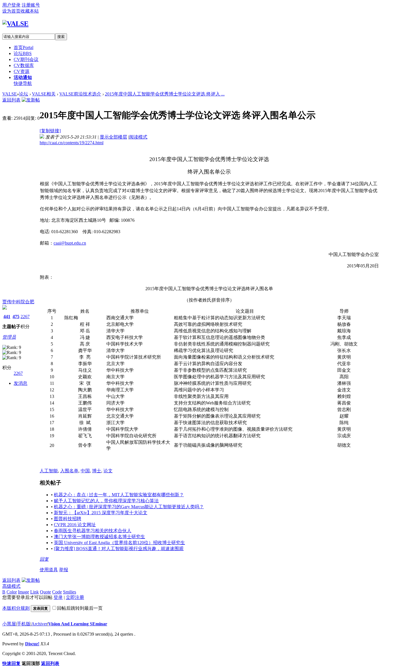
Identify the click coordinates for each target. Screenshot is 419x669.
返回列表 (11, 99)
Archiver (39, 623)
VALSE (9, 93)
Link (34, 591)
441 (6, 316)
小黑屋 (9, 623)
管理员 (9, 337)
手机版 (23, 623)
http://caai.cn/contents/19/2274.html (71, 142)
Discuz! (32, 643)
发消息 (20, 383)
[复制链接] (50, 130)
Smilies (69, 591)
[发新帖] (31, 99)
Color (12, 591)
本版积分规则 (16, 608)
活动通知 (23, 77)
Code (57, 591)
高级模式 (11, 586)
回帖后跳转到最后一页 (80, 608)
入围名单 (69, 470)
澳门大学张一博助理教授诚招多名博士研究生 (99, 536)
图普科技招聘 (67, 518)
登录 (58, 597)
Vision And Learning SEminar (77, 623)
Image (23, 591)
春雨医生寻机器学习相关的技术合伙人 (92, 530)
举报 (63, 569)
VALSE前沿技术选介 (80, 93)
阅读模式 (138, 137)
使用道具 (49, 569)
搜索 (61, 36)
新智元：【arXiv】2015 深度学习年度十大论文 (100, 512)
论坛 (23, 53)
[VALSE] (15, 23)
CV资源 (21, 71)
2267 (25, 316)
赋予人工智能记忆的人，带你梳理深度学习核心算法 (106, 500)
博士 (96, 470)
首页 (23, 47)
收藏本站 (30, 11)
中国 (85, 470)
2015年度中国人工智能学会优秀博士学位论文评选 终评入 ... (165, 93)
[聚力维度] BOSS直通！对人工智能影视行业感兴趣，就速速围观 (119, 548)
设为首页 (11, 11)
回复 (44, 559)
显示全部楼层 (113, 137)
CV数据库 (24, 65)
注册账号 (31, 5)
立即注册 (75, 597)
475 (16, 316)
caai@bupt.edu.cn (70, 243)
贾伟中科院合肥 (18, 301)
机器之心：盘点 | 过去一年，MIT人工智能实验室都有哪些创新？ (119, 494)
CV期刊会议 (26, 59)
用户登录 (11, 5)
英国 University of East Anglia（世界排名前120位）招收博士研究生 (119, 542)
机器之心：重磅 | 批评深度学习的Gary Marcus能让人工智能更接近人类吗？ (129, 506)
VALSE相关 (44, 93)
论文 (108, 470)
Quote (45, 591)
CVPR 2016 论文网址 (75, 524)
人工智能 (49, 470)
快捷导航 (23, 83)
